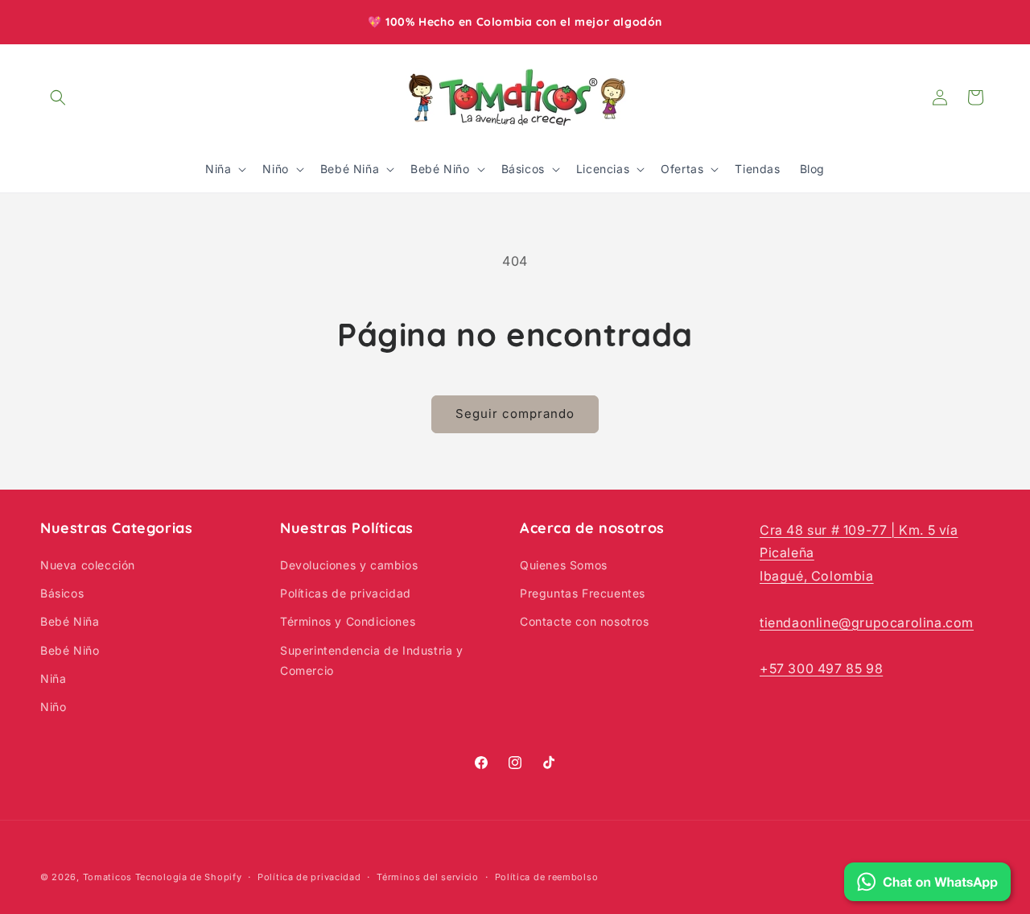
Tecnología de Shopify (188, 877)
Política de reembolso (547, 876)
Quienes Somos (564, 565)
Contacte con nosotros (584, 622)
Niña (53, 678)
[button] (58, 97)
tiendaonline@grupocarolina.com (867, 622)
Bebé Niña (69, 622)
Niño (53, 706)
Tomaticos (107, 877)
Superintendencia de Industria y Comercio (372, 660)
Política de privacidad (309, 876)
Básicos (62, 594)
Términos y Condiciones (347, 622)
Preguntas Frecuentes (582, 594)
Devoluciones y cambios (349, 565)
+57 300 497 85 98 (821, 669)
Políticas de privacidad (345, 594)
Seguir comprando (515, 413)
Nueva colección (87, 565)
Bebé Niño (69, 650)
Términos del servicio (428, 876)
